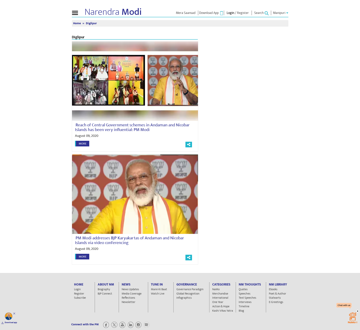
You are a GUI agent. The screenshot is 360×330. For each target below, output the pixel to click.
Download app (11, 322)
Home (77, 23)
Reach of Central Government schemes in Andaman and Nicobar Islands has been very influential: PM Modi (132, 127)
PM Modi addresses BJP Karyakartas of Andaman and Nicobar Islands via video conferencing (129, 240)
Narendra (113, 12)
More (82, 143)
